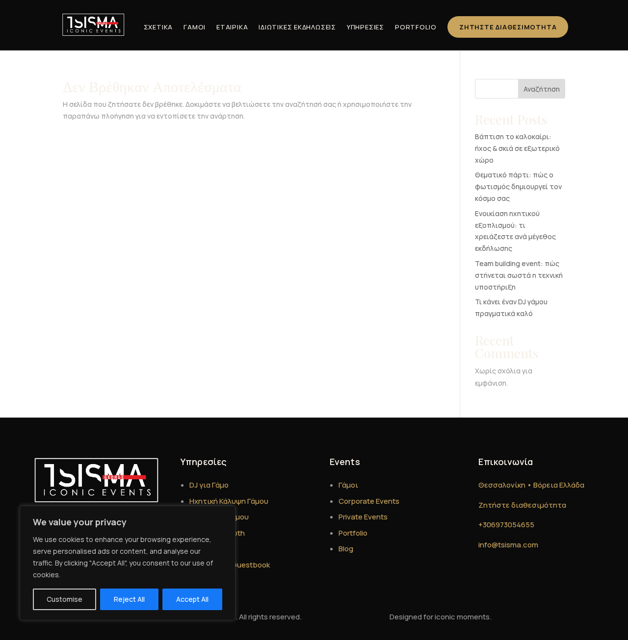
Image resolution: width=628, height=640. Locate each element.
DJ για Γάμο (209, 485)
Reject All (129, 599)
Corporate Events (369, 501)
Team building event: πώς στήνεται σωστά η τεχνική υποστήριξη (519, 275)
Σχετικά (158, 27)
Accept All (192, 599)
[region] (128, 563)
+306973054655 (506, 524)
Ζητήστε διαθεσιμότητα (522, 505)
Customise (64, 599)
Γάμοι (194, 27)
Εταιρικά (232, 27)
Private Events (363, 517)
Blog (346, 548)
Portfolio (416, 27)
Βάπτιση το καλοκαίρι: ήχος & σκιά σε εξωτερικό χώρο (517, 148)
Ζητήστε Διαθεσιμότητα (507, 27)
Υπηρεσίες (365, 27)
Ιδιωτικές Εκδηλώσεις (297, 27)
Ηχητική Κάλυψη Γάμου (228, 501)
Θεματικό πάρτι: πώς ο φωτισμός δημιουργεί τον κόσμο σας (518, 186)
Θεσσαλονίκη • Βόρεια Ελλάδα (531, 485)
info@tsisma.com (508, 545)
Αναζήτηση (541, 89)
